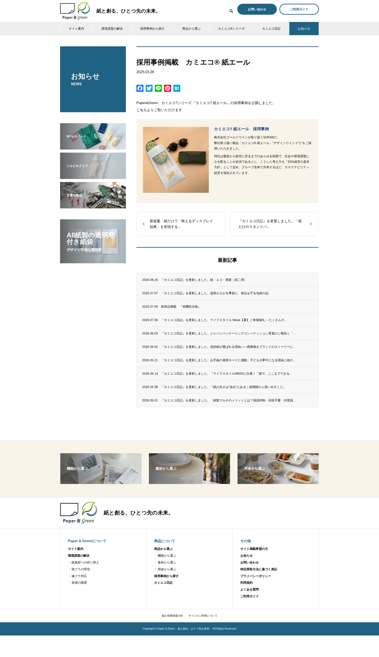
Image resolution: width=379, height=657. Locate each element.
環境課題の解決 (112, 28)
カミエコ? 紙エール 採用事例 (241, 129)
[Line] (158, 89)
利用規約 (246, 582)
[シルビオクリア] (93, 176)
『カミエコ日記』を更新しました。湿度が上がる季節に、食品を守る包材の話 (214, 293)
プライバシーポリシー (255, 576)
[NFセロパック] (93, 146)
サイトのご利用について (202, 615)
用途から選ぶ (167, 569)
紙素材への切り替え (85, 562)
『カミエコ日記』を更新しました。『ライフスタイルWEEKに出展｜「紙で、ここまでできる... (226, 373)
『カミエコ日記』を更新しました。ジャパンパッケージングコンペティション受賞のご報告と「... (228, 333)
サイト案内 (76, 28)
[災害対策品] (93, 205)
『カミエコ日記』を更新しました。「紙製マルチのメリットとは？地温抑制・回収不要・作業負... (228, 400)
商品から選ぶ (191, 28)
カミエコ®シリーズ (231, 28)
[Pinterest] (167, 89)
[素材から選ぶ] (189, 482)
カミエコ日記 (271, 28)
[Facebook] (139, 89)
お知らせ (304, 28)
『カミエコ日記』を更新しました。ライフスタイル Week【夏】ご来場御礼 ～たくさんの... (224, 320)
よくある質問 (249, 589)
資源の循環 (79, 582)
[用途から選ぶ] (278, 482)
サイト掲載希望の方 (254, 549)
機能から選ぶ (167, 555)
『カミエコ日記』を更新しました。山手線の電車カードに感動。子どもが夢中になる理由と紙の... (228, 360)
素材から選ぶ (167, 562)
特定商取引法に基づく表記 (258, 569)
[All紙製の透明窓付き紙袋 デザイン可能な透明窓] (93, 260)
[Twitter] (149, 89)
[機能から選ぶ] (100, 482)
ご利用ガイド (249, 596)
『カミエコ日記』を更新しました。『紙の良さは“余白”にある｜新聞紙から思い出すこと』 (223, 387)
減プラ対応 (79, 576)
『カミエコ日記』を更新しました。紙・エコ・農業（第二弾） (204, 280)
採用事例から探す (152, 28)
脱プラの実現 (81, 569)
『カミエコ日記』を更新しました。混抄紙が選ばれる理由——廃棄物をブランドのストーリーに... (228, 346)
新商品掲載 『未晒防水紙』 (181, 306)
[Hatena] (176, 89)
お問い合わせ (249, 562)
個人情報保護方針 (172, 615)
